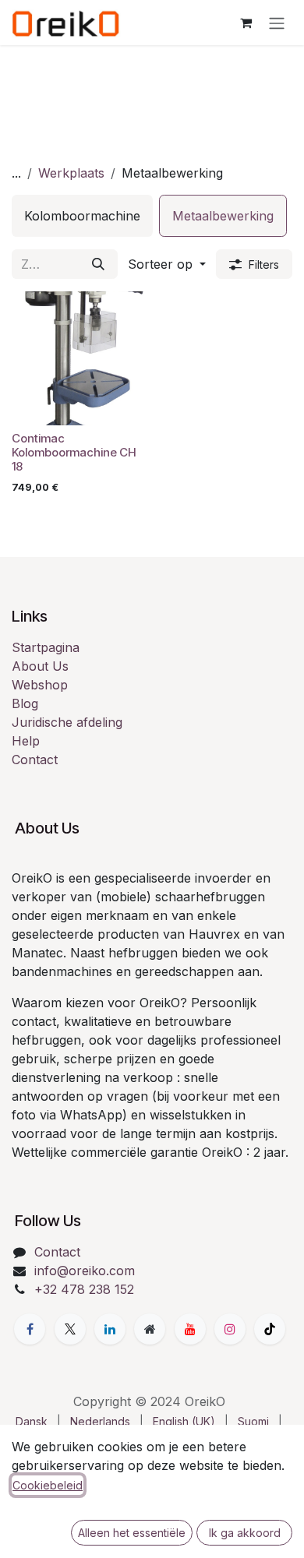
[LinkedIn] (109, 1329)
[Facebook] (29, 1329)
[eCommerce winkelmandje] (245, 22)
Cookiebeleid (47, 1485)
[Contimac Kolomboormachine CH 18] (79, 358)
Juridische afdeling (67, 722)
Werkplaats (71, 173)
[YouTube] (190, 1329)
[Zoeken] (98, 264)
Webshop (40, 685)
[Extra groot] (149, 1329)
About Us (40, 666)
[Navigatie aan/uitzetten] (276, 22)
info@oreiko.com (84, 1270)
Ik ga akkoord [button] (245, 1532)
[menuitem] (82, 216)
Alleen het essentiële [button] (132, 1532)
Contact (35, 759)
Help (26, 741)
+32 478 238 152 (84, 1289)
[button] (167, 264)
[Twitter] (70, 1329)
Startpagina (46, 647)
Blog (25, 703)
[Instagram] (230, 1329)
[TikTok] (269, 1329)
